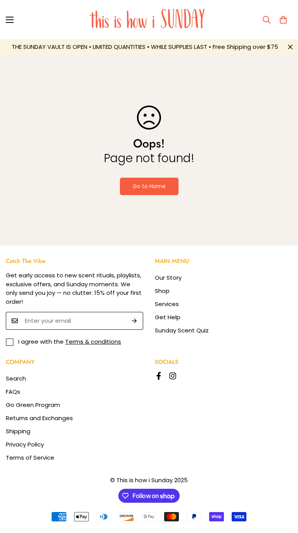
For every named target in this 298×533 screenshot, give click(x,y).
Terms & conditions (93, 341)
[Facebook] (159, 376)
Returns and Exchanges (39, 418)
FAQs (13, 392)
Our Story (168, 277)
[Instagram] (173, 376)
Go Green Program (33, 405)
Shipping (18, 431)
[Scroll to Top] (283, 491)
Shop (162, 291)
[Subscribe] (134, 321)
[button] (283, 20)
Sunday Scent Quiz (182, 330)
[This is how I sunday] (149, 19)
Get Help (167, 317)
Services (167, 304)
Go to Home (149, 186)
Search (16, 378)
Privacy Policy (25, 444)
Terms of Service (30, 457)
